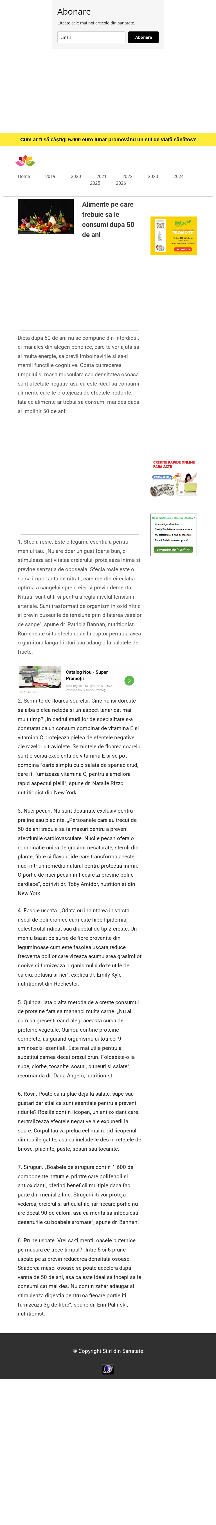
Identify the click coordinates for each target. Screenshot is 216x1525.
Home (24, 176)
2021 (101, 176)
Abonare (143, 37)
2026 (121, 183)
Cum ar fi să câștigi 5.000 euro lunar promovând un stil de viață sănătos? (108, 139)
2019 (50, 176)
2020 (76, 176)
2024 (179, 176)
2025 (95, 183)
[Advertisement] (108, 91)
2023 (153, 176)
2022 (127, 176)
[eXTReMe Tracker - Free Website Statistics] (108, 1369)
